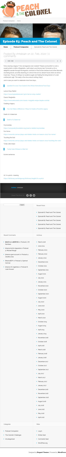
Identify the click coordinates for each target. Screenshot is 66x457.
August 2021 (42, 274)
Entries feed (42, 435)
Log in (40, 431)
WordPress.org (42, 443)
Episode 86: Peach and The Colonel (49, 216)
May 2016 (41, 413)
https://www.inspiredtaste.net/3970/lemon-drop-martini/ (22, 94)
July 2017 (41, 373)
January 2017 (42, 385)
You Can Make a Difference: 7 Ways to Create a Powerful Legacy (27, 109)
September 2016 (43, 397)
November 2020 (43, 286)
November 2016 (43, 393)
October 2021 (42, 266)
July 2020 (41, 302)
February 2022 (42, 254)
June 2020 (41, 306)
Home (19, 21)
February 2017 (42, 381)
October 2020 (42, 290)
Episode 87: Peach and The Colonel (49, 212)
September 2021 (43, 270)
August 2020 (42, 298)
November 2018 (43, 337)
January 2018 (42, 357)
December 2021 (43, 262)
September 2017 (43, 369)
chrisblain (21, 53)
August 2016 (42, 401)
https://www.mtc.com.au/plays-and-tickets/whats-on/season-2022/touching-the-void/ (32, 140)
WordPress (62, 452)
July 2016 (41, 405)
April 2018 (41, 345)
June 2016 (41, 409)
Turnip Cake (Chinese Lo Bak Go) (17, 149)
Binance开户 (9, 261)
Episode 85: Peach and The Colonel (49, 220)
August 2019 (42, 326)
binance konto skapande (13, 248)
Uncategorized (10, 439)
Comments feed (43, 439)
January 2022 (42, 258)
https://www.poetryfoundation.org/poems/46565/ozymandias (24, 128)
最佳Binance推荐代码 (12, 242)
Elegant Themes (43, 452)
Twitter (34, 195)
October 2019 (42, 322)
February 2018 (42, 353)
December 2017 (43, 361)
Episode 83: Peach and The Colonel (49, 228)
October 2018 (42, 341)
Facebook (30, 195)
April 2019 (41, 330)
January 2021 (42, 282)
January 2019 (42, 333)
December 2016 (43, 389)
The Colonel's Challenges (13, 435)
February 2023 (42, 250)
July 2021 (41, 278)
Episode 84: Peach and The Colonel (49, 224)
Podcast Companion (9, 21)
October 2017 (42, 365)
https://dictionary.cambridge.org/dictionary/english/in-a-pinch (24, 178)
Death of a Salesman (13, 120)
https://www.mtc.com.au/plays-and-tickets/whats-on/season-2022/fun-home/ (30, 134)
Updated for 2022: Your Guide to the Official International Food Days (28, 86)
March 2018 (41, 349)
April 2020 (41, 314)
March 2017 (41, 377)
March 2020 (42, 318)
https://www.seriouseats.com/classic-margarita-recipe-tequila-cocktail (26, 100)
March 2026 (42, 242)
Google (27, 195)
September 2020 (43, 294)
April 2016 (41, 417)
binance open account (12, 254)
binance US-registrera (12, 267)
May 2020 (41, 310)
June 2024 (41, 246)
